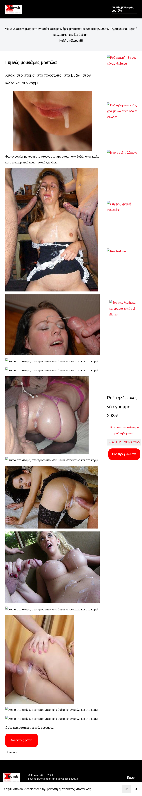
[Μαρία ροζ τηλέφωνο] (124, 168)
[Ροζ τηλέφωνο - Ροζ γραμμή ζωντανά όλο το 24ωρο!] (124, 119)
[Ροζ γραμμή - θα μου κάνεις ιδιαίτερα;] (124, 71)
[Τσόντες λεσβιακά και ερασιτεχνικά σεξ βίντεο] (124, 340)
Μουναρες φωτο (21, 740)
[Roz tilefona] (124, 267)
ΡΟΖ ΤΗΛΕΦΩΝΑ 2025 (124, 442)
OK (126, 789)
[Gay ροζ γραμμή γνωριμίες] (124, 218)
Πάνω (131, 777)
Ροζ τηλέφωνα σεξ (124, 454)
